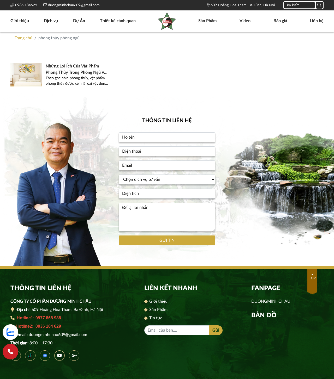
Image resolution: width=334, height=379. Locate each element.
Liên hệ (317, 21)
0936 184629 (26, 5)
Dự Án (79, 21)
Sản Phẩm (207, 21)
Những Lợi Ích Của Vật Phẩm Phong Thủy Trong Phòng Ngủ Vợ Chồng (76, 70)
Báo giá (280, 21)
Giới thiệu (19, 21)
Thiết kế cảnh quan (118, 21)
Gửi (215, 330)
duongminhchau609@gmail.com (73, 5)
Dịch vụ (51, 21)
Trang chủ (23, 38)
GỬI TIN (167, 240)
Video (245, 21)
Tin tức (155, 318)
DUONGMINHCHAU (270, 301)
